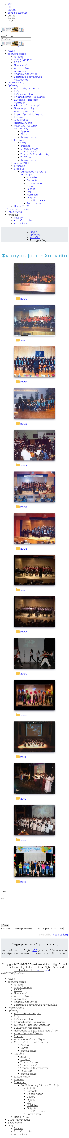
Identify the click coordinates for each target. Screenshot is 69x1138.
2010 (23, 715)
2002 (23, 382)
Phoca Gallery (60, 934)
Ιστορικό (25, 145)
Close (5, 925)
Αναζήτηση (7, 35)
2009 (23, 673)
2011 (23, 756)
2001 (23, 340)
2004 (23, 465)
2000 (23, 298)
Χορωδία (19, 139)
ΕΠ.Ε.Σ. (18, 62)
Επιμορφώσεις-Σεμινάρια (29, 96)
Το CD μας (26, 157)
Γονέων (18, 217)
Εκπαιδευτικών (23, 220)
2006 (23, 548)
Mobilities (32, 194)
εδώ (35, 950)
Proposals (39, 200)
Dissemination (35, 183)
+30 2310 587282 (12, 7)
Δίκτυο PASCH (22, 162)
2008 (23, 632)
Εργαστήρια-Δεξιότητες (28, 114)
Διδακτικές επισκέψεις (27, 88)
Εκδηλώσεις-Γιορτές (26, 93)
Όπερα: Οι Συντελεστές (35, 154)
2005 (23, 507)
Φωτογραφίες (29, 137)
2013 (23, 840)
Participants (34, 203)
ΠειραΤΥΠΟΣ (21, 206)
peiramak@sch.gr (17, 12)
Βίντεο (24, 134)
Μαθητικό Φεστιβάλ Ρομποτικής (25, 127)
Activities (32, 177)
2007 (23, 590)
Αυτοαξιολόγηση (24, 68)
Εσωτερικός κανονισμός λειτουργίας (28, 78)
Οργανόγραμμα (23, 59)
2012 (23, 798)
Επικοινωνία (15, 211)
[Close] (2, 898)
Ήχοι (23, 142)
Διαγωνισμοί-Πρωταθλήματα (23, 121)
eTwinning (19, 165)
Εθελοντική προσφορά (27, 105)
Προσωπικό (20, 65)
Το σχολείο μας (17, 53)
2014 (23, 881)
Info (29, 191)
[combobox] (16, 39)
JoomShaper (42, 970)
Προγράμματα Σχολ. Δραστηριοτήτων (25, 110)
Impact (31, 188)
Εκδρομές (19, 91)
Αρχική (12, 50)
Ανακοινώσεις (16, 82)
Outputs (31, 197)
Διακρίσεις (20, 70)
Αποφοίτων (20, 223)
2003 (23, 423)
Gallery (31, 185)
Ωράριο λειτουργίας (26, 73)
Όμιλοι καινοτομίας (19, 208)
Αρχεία (25, 131)
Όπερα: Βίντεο (29, 148)
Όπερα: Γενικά (29, 151)
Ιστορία (18, 56)
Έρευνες (19, 116)
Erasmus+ (20, 168)
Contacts (32, 180)
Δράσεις (13, 85)
